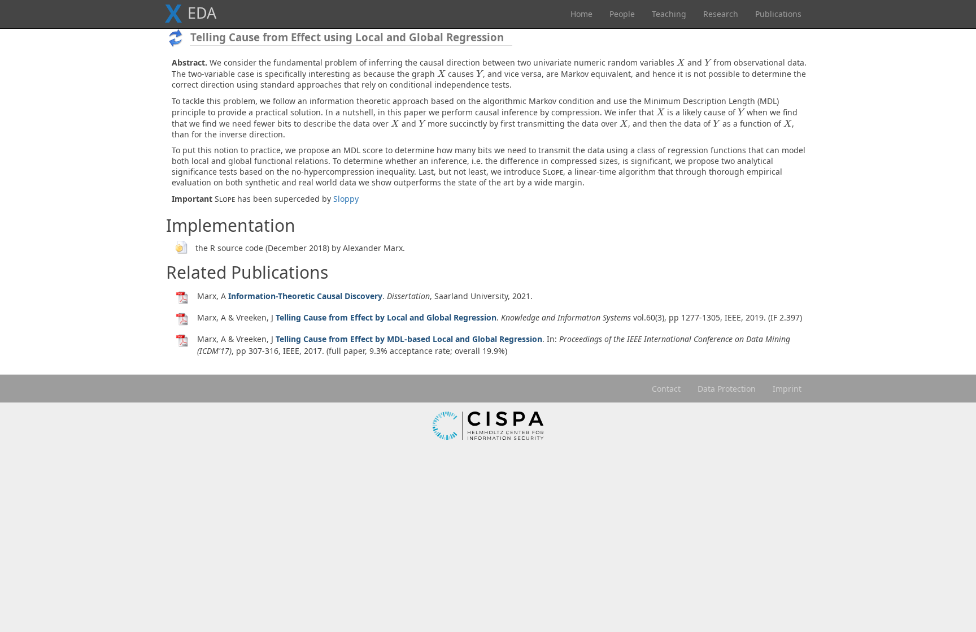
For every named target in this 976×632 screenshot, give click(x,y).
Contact (666, 388)
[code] (181, 246)
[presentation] (681, 62)
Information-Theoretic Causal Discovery (305, 296)
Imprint (787, 388)
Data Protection (727, 388)
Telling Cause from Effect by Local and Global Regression (386, 317)
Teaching (669, 13)
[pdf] (182, 297)
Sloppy (346, 198)
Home (581, 13)
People (622, 13)
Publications (778, 13)
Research (720, 13)
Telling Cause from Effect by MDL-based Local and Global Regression (409, 339)
